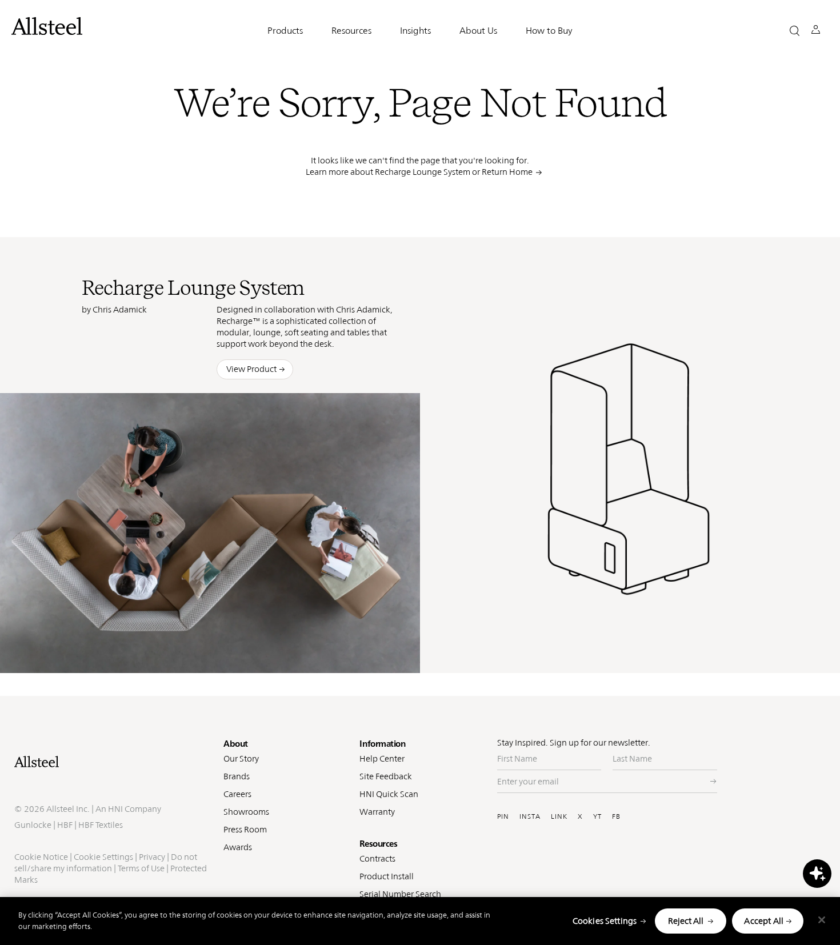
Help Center (382, 758)
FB (616, 816)
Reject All (685, 921)
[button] (794, 30)
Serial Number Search (400, 894)
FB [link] (352, 656)
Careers (237, 794)
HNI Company (134, 809)
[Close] (821, 919)
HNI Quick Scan (388, 794)
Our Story (241, 758)
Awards (237, 847)
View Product (251, 369)
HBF (65, 825)
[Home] (113, 761)
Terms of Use (141, 868)
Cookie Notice (41, 857)
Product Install (386, 876)
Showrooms (246, 811)
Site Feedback (385, 776)
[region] (420, 921)
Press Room (245, 829)
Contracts (377, 858)
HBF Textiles (100, 825)
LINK (559, 816)
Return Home (507, 172)
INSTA (530, 816)
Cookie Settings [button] (103, 857)
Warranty (377, 811)
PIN (503, 816)
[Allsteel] (46, 26)
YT (597, 816)
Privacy (152, 857)
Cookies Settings (605, 921)
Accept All (763, 921)
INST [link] (330, 656)
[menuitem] (279, 656)
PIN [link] (305, 656)
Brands (236, 776)
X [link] (369, 656)
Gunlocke (32, 825)
